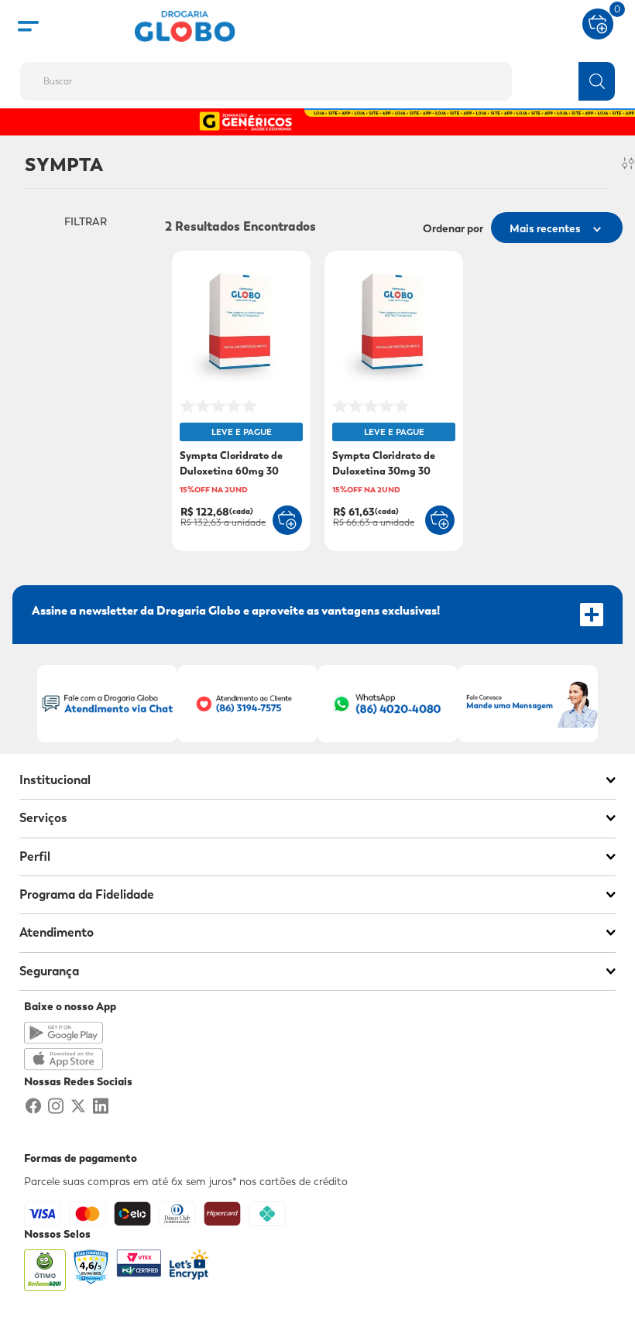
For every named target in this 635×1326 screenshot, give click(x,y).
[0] (597, 22)
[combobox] (317, 76)
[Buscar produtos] (596, 81)
